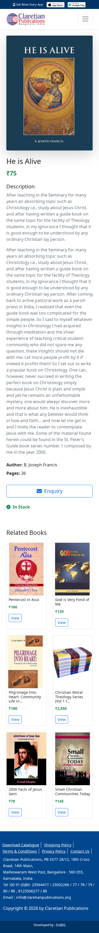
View (15, 618)
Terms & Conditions (19, 851)
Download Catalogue (20, 844)
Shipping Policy (57, 844)
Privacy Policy (53, 851)
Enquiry (53, 491)
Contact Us (79, 851)
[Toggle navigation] (85, 19)
